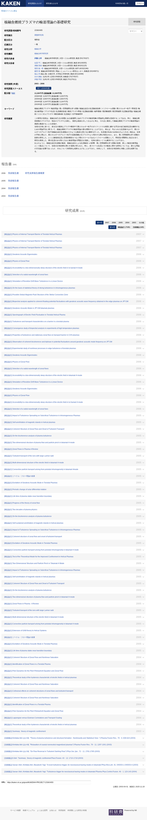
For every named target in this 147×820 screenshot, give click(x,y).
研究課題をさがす (35, 3)
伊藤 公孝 (38, 58)
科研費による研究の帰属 (77, 810)
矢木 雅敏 (38, 77)
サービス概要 (15, 810)
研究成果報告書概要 (35, 173)
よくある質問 (42, 810)
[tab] (75, 211)
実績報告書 (13, 173)
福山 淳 (37, 74)
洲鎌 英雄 (38, 66)
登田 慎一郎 (38, 68)
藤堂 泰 (37, 71)
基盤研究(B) (39, 35)
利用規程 (62, 810)
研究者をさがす (52, 3)
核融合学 (37, 49)
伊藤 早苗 (38, 79)
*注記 (13, 93)
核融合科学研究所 (41, 54)
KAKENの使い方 (122, 3)
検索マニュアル (29, 810)
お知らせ (53, 810)
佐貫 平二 (38, 63)
